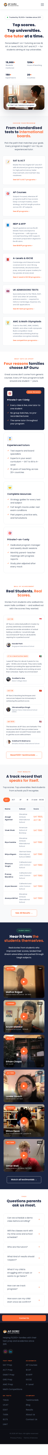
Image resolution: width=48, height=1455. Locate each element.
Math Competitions (12, 1389)
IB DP (28, 1369)
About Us (30, 1414)
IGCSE (29, 1379)
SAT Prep (7, 1365)
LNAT (5, 1424)
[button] (41, 5)
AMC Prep (8, 1384)
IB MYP (29, 1374)
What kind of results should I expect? (20, 1258)
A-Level (30, 1384)
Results (29, 1409)
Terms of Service (31, 1438)
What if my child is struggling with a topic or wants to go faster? (19, 1272)
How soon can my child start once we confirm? (19, 1300)
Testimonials (32, 1400)
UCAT (5, 1404)
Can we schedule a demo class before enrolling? (20, 1219)
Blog (28, 1404)
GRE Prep (7, 1379)
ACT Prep (7, 1369)
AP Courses (31, 1365)
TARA (5, 1414)
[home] (11, 5)
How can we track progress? (16, 1287)
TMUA (6, 1400)
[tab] (6, 800)
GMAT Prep (8, 1374)
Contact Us (24, 1318)
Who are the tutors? (17, 1246)
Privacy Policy (16, 1438)
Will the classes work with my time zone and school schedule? (20, 1234)
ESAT (5, 1409)
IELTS (5, 1419)
